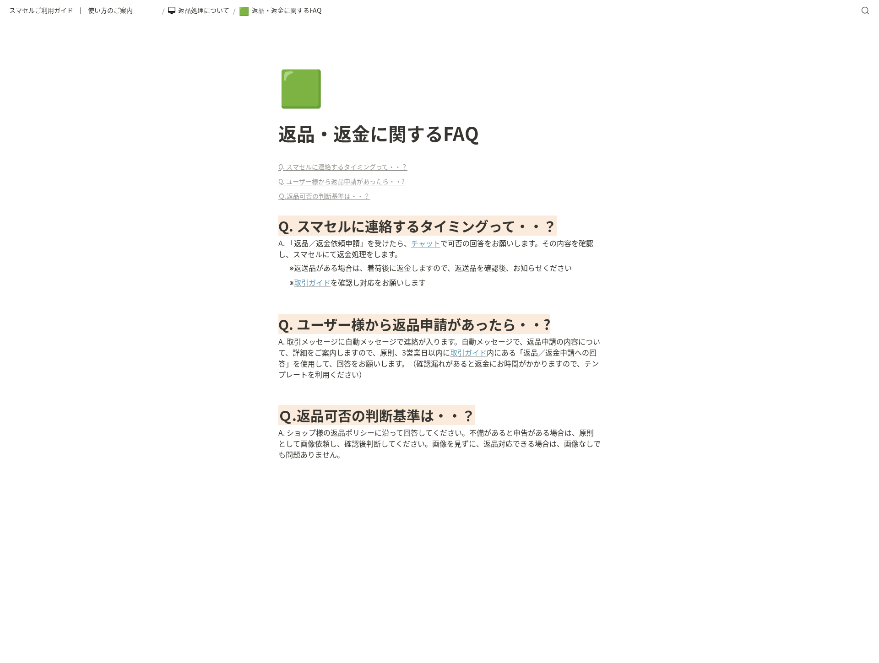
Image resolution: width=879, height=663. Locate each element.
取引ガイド (312, 282)
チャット (425, 242)
